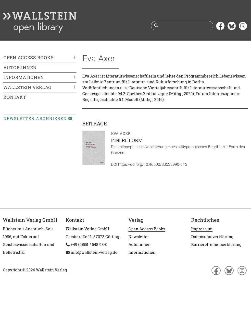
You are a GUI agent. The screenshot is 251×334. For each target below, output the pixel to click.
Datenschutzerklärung (212, 236)
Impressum (202, 229)
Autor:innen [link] (20, 68)
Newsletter (138, 236)
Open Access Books (146, 229)
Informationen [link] (23, 77)
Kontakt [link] (14, 97)
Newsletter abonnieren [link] (35, 118)
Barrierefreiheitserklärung (216, 244)
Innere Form (126, 140)
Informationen (141, 252)
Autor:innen (139, 244)
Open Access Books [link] (28, 58)
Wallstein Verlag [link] (27, 87)
